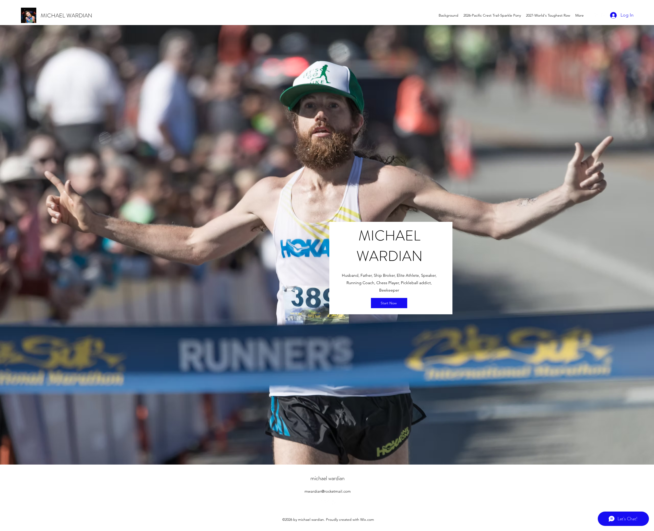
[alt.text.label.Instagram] (588, 15)
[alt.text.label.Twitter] (596, 15)
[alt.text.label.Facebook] (603, 15)
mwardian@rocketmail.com (328, 491)
